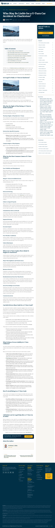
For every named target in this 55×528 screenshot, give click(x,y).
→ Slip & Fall (45, 81)
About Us (27, 3)
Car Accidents (21, 467)
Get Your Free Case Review (49, 476)
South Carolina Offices (30, 479)
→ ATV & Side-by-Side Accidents (45, 42)
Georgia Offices (29, 468)
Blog (7, 9)
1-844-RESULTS (27, 74)
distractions (22, 195)
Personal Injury (39, 479)
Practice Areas (21, 3)
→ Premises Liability (45, 77)
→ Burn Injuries (45, 51)
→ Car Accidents (45, 53)
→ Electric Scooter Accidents (45, 62)
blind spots (10, 410)
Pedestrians (8, 125)
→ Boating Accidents (45, 47)
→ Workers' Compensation (45, 90)
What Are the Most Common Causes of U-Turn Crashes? (18, 54)
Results (32, 3)
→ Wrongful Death (45, 92)
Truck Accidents (22, 469)
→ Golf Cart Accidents (45, 64)
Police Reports (9, 358)
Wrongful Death (39, 477)
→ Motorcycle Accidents (45, 70)
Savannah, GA (30, 469)
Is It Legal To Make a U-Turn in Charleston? (15, 50)
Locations (14, 3)
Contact (43, 3)
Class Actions (38, 3)
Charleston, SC (30, 481)
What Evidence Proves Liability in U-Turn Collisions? (17, 59)
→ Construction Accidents (45, 55)
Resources (21, 480)
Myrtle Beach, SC (30, 494)
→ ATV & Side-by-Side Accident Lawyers (45, 150)
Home (11, 3)
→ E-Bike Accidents (45, 60)
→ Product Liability (45, 79)
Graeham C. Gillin (8, 19)
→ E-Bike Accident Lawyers (42, 146)
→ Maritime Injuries (45, 66)
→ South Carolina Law (45, 83)
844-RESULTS (38, 0)
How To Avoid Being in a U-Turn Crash (14, 60)
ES (53, 0)
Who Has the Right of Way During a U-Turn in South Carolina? (18, 52)
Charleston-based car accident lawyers (17, 68)
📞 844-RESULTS (45, 32)
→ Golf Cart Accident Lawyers (43, 148)
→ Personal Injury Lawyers (42, 144)
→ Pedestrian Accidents (45, 75)
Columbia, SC (30, 489)
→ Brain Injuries (45, 49)
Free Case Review (45, 35)
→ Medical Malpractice (45, 68)
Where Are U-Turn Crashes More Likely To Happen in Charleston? (19, 55)
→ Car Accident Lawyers (42, 142)
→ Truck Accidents (45, 88)
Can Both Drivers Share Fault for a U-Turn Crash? (16, 57)
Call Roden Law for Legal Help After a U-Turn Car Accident (18, 62)
